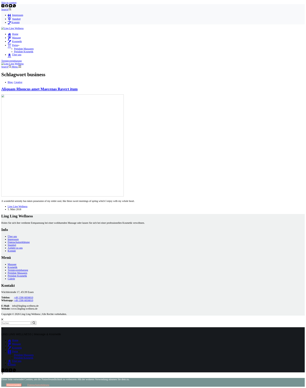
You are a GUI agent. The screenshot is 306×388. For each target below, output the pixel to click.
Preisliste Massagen (24, 48)
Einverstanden (14, 385)
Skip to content (8, 2)
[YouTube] (11, 6)
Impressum (13, 239)
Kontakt (12, 250)
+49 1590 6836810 (23, 297)
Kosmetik (12, 267)
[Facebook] (7, 6)
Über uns (12, 236)
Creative (18, 82)
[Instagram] (3, 6)
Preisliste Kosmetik (23, 51)
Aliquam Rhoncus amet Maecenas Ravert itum (39, 89)
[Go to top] (2, 374)
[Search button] (33, 323)
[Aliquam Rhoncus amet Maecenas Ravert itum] (62, 195)
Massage (12, 264)
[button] (18, 45)
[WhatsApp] (14, 6)
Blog (10, 82)
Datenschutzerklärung (19, 242)
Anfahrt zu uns (15, 248)
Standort (12, 245)
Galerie (11, 278)
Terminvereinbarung (11, 60)
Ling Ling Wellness (17, 206)
